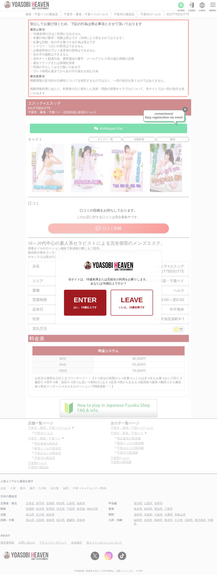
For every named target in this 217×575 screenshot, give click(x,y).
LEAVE (132, 302)
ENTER (85, 302)
